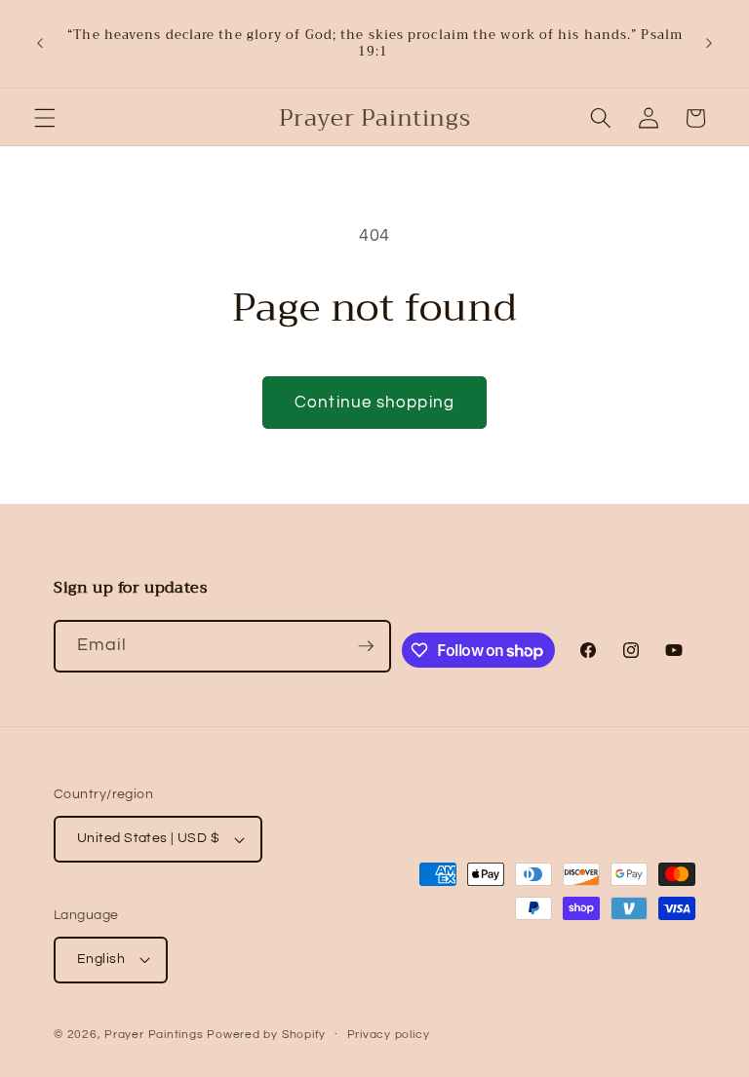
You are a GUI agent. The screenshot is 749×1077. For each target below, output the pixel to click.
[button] (44, 118)
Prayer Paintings (153, 1034)
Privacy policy (388, 1034)
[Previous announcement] (40, 43)
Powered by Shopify (266, 1034)
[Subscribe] (365, 646)
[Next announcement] (709, 43)
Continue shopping (374, 402)
